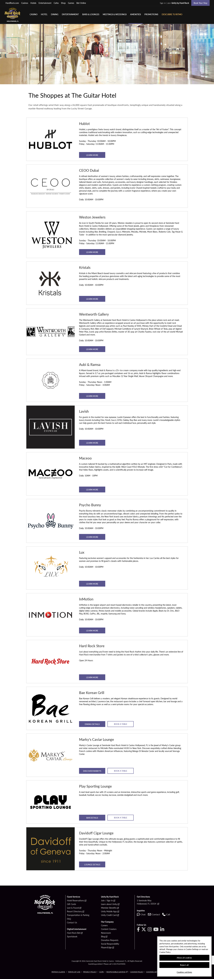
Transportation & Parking (78, 915)
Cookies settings (154, 972)
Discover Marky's (92, 771)
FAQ (69, 919)
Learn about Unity (109, 904)
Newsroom (106, 933)
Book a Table (120, 724)
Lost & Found (73, 908)
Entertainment (45, 2)
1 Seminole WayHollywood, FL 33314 (147, 902)
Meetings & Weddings (115, 14)
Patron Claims (58, 972)
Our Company (107, 922)
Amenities (135, 14)
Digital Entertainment (76, 929)
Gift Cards (71, 904)
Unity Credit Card (109, 915)
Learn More (92, 155)
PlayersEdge (106, 947)
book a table (120, 817)
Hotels (33, 2)
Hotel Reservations (75, 900)
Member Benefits (108, 908)
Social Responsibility (110, 944)
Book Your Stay (200, 2)
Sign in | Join (174, 2)
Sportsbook (72, 936)
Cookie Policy (136, 972)
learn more (92, 677)
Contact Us (72, 922)
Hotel (44, 14)
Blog (103, 936)
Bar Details (92, 817)
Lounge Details (92, 864)
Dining (54, 14)
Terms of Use (74, 972)
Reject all (184, 965)
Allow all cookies (184, 957)
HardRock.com (12, 2)
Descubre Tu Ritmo (172, 14)
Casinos (24, 2)
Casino (33, 14)
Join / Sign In (107, 900)
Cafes (56, 2)
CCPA (101, 972)
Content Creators (108, 929)
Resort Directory (74, 911)
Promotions (151, 14)
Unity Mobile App (109, 911)
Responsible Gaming (115, 972)
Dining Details (92, 724)
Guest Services (73, 896)
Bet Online (81, 2)
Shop (63, 2)
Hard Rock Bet (73, 933)
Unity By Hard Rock (110, 896)
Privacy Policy (90, 972)
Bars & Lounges (90, 14)
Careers (104, 925)
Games (71, 2)
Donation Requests (109, 940)
